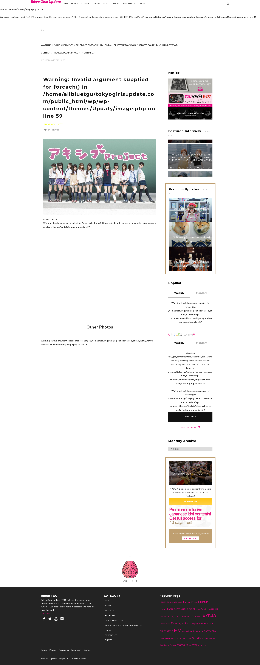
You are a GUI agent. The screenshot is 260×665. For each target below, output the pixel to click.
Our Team (46, 613)
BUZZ (96, 4)
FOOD (116, 4)
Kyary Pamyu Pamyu (168, 638)
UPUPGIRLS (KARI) (168, 602)
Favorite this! (52, 129)
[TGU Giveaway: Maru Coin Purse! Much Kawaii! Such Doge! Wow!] (190, 245)
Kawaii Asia (165, 623)
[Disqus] (100, 275)
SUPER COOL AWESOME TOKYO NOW (123, 625)
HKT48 (204, 602)
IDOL (107, 600)
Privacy (53, 650)
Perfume (198, 617)
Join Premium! (190, 538)
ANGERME (187, 638)
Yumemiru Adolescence (192, 631)
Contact (87, 650)
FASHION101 (111, 615)
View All (189, 416)
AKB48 (209, 616)
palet (179, 638)
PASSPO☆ (188, 616)
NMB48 (203, 623)
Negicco (203, 645)
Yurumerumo (206, 638)
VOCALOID (110, 610)
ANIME (108, 605)
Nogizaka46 (166, 609)
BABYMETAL (210, 631)
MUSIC (74, 4)
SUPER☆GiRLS (181, 609)
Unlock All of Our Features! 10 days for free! (190, 533)
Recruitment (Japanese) (70, 650)
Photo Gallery (53, 124)
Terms (44, 650)
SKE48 (196, 638)
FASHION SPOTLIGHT (115, 620)
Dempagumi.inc (180, 623)
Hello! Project (191, 602)
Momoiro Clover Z (188, 645)
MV (177, 630)
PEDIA (106, 4)
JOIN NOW (190, 501)
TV (67, 4)
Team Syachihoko (174, 617)
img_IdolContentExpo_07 (53, 60)
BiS (190, 609)
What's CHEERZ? (189, 427)
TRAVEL (142, 4)
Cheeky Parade (200, 609)
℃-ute (215, 638)
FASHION (86, 4)
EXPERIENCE (128, 4)
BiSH (180, 602)
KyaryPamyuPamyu (168, 645)
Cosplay (194, 623)
